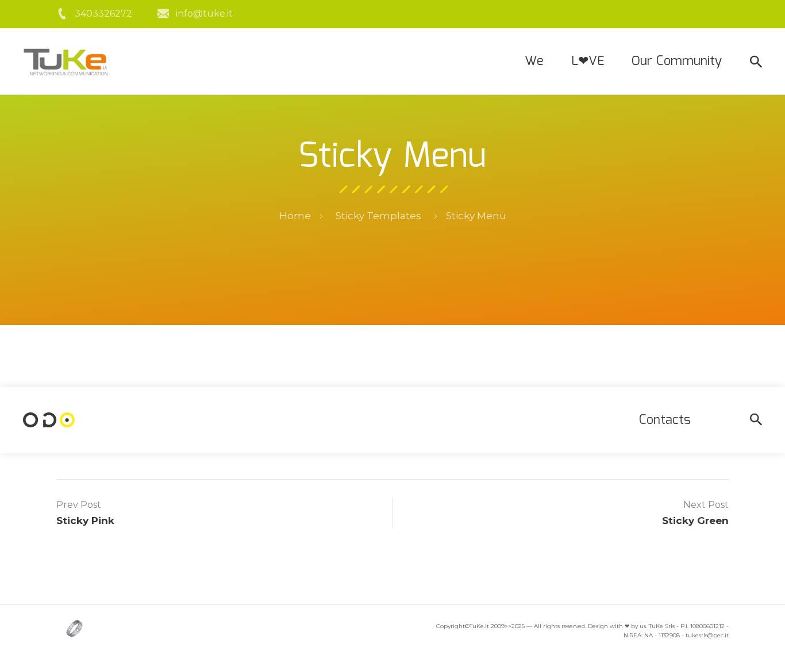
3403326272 (103, 13)
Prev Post (78, 504)
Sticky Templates (378, 215)
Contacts (665, 420)
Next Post (706, 504)
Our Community (677, 61)
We (534, 61)
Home (295, 215)
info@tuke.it (204, 13)
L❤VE (587, 61)
